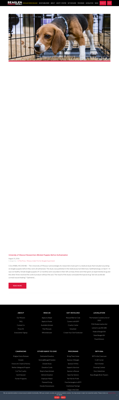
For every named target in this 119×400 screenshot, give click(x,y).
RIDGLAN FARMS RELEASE (30, 3)
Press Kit (21, 329)
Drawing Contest (99, 367)
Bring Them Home (73, 356)
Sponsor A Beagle (73, 360)
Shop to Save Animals (47, 371)
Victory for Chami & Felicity (21, 364)
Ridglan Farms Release (21, 356)
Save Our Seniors (73, 375)
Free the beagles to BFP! (73, 382)
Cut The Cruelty (20, 371)
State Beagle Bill (99, 335)
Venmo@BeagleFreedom (47, 360)
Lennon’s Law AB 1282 (99, 328)
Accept (57, 397)
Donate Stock (46, 364)
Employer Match (47, 379)
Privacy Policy (112, 393)
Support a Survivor (73, 367)
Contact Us (21, 325)
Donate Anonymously (47, 386)
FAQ (20, 321)
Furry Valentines (99, 371)
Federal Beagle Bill (99, 332)
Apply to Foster (47, 321)
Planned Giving (47, 382)
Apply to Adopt (47, 318)
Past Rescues (47, 329)
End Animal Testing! (73, 386)
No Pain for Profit (73, 379)
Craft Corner (99, 360)
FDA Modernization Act (99, 324)
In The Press (22, 261)
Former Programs (21, 379)
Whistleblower (44, 3)
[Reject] (117, 395)
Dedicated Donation (47, 356)
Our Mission (21, 318)
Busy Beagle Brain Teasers (99, 375)
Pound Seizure (99, 339)
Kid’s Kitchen (99, 364)
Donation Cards (47, 367)
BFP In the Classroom (99, 356)
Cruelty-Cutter (73, 325)
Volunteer (73, 329)
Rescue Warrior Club (73, 318)
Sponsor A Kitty (73, 364)
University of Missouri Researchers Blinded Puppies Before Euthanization (38, 255)
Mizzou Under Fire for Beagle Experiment (41, 261)
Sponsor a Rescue (73, 371)
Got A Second (20, 375)
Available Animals (47, 325)
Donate (103, 3)
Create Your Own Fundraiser (73, 333)
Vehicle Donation (47, 375)
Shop (109, 3)
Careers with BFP (73, 321)
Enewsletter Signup (20, 333)
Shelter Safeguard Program (21, 367)
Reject (63, 397)
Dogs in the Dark (73, 390)
